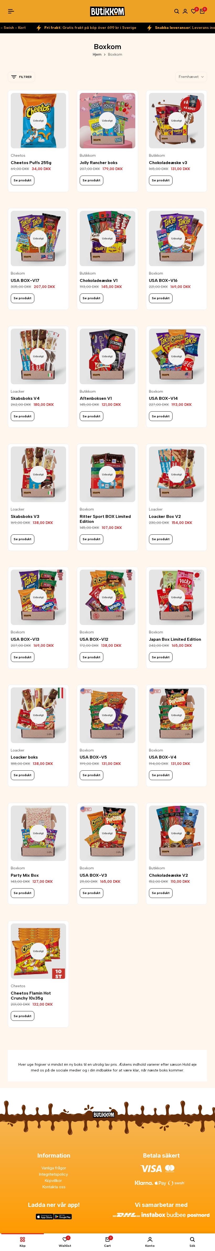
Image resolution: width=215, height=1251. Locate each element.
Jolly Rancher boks (98, 162)
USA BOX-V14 (163, 398)
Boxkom (18, 273)
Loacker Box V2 (165, 516)
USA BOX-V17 (25, 280)
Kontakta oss (54, 1186)
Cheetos (18, 156)
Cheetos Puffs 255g (31, 162)
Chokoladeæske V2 (168, 875)
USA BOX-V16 (163, 280)
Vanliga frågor (53, 1167)
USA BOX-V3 (93, 875)
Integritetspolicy (54, 1174)
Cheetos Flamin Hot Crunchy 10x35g (31, 996)
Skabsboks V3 (25, 516)
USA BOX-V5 (93, 757)
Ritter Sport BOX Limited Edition (105, 519)
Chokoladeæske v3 (168, 162)
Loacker (17, 392)
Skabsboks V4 (25, 398)
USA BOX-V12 (94, 639)
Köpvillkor (54, 1180)
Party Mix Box (25, 875)
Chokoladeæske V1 (98, 280)
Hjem (97, 54)
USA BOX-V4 (162, 757)
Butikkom (88, 156)
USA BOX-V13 (25, 639)
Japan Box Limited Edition (175, 639)
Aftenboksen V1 (96, 398)
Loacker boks (24, 757)
